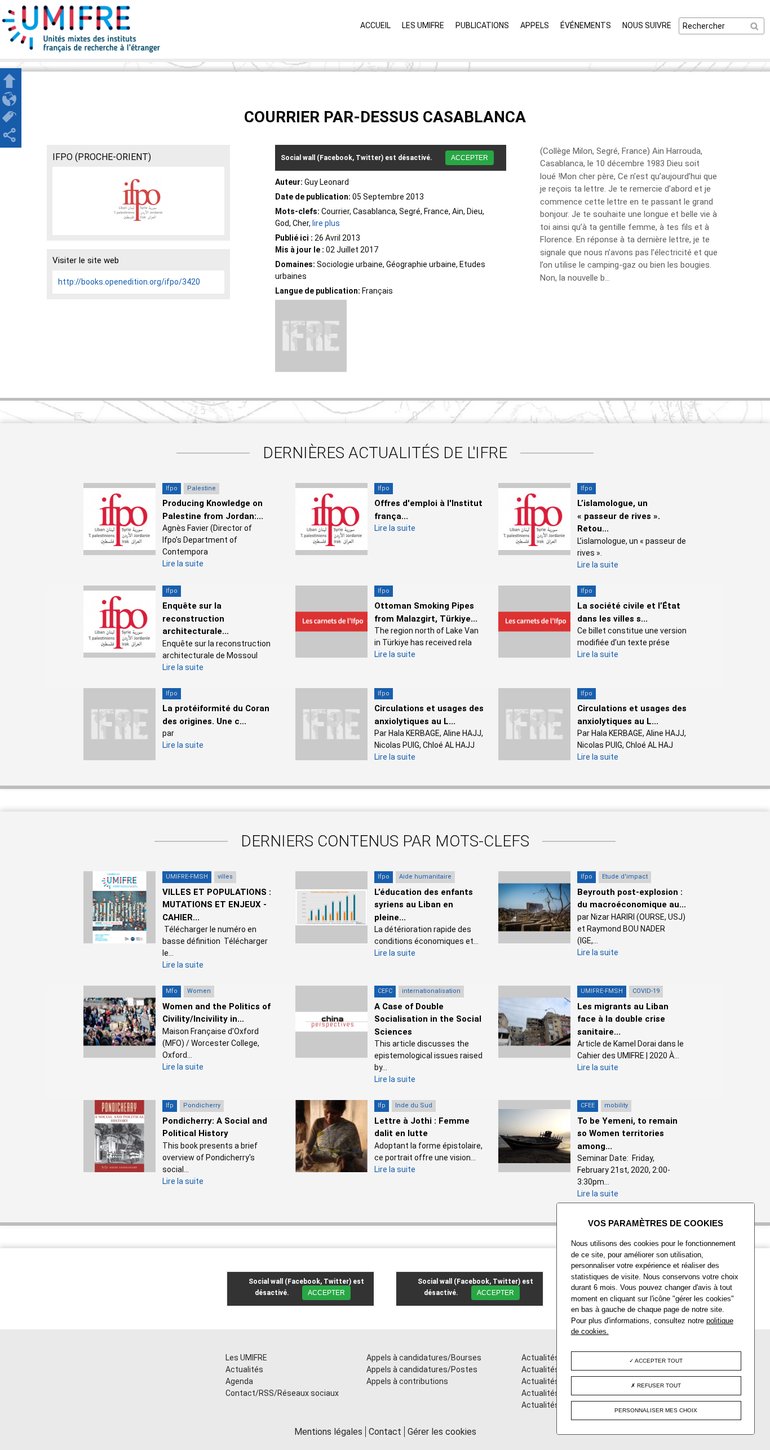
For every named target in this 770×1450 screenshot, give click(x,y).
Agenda (239, 1381)
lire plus (326, 223)
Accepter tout (658, 1361)
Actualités (244, 1369)
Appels (534, 25)
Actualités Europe (553, 1393)
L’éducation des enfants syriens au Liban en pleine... (423, 905)
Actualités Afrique (554, 1381)
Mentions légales (328, 1431)
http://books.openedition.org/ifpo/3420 (129, 281)
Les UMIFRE (423, 25)
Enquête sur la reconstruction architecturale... (195, 618)
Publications (482, 25)
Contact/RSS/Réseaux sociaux (282, 1393)
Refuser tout (658, 1385)
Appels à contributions (407, 1381)
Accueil (375, 25)
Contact (385, 1431)
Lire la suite (182, 563)
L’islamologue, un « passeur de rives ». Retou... (618, 516)
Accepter (469, 158)
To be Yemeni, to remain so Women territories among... (627, 1133)
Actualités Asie (549, 1404)
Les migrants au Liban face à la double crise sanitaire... (623, 1019)
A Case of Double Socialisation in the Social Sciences (427, 1019)
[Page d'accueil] (81, 52)
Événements (585, 25)
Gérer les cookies (442, 1431)
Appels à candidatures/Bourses (423, 1357)
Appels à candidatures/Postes (421, 1369)
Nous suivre (646, 25)
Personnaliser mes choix (655, 1410)
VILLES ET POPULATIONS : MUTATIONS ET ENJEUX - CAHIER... (216, 905)
